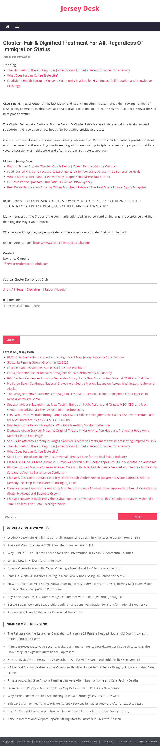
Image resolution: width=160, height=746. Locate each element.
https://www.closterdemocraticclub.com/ (61, 243)
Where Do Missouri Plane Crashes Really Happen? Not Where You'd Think (58, 177)
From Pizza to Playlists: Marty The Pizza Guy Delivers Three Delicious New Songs (63, 688)
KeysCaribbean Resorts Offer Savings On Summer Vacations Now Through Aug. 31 (65, 597)
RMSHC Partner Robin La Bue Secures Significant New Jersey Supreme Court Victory (65, 357)
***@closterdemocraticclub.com (26, 264)
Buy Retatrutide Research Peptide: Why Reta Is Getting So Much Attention (58, 425)
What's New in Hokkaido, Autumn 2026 (34, 561)
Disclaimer (34, 289)
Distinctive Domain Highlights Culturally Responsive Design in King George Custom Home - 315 (74, 537)
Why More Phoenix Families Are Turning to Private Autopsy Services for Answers (63, 696)
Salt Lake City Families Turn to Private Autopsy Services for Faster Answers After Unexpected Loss (75, 703)
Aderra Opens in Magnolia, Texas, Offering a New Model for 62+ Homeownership (64, 568)
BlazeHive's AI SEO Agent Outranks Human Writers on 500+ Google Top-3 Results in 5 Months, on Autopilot (81, 462)
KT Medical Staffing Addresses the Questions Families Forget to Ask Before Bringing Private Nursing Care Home (81, 670)
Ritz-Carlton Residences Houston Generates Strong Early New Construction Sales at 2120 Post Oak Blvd (79, 378)
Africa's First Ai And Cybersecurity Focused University (45, 612)
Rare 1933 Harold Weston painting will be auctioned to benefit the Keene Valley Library (68, 711)
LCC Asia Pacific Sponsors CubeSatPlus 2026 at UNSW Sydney (49, 182)
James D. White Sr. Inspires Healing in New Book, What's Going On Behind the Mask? (66, 576)
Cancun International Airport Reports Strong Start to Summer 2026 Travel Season (64, 719)
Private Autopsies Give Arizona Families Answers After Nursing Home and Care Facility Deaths (73, 680)
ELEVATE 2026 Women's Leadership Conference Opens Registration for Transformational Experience (77, 604)
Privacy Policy (89, 741)
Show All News (13, 289)
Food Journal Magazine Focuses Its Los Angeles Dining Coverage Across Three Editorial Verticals (73, 171)
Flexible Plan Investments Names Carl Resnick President (46, 368)
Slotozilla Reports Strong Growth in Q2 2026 (37, 362)
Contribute (108, 741)
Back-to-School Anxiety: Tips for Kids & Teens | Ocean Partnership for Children (62, 166)
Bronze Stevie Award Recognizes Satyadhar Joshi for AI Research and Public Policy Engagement (74, 660)
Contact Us (125, 741)
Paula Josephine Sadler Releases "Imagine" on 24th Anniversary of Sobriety (59, 373)
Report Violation (56, 289)
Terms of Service (147, 741)
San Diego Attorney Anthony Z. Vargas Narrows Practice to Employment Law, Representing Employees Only (81, 441)
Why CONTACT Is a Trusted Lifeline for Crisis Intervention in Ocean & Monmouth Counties (70, 553)
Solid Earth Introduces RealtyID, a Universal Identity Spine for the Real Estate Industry (67, 457)
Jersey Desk (80, 8)
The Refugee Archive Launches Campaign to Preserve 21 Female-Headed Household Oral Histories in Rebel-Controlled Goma (78, 636)
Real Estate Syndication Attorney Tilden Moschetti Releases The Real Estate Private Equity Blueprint (76, 187)
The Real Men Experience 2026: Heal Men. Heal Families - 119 (51, 545)
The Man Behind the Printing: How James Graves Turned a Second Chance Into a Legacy (68, 70)
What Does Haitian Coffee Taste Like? (32, 75)
